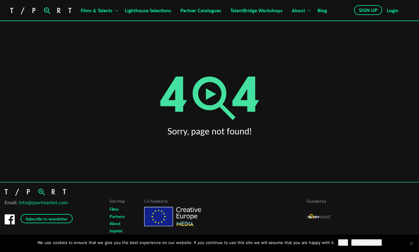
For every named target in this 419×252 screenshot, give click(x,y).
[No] (411, 243)
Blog (322, 10)
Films (114, 209)
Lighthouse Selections (148, 10)
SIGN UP (368, 10)
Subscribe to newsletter (46, 218)
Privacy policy (366, 242)
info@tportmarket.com (43, 202)
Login (392, 10)
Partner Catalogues (200, 10)
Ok (343, 242)
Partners (117, 216)
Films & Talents (97, 10)
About (298, 10)
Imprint (116, 230)
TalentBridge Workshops (256, 10)
